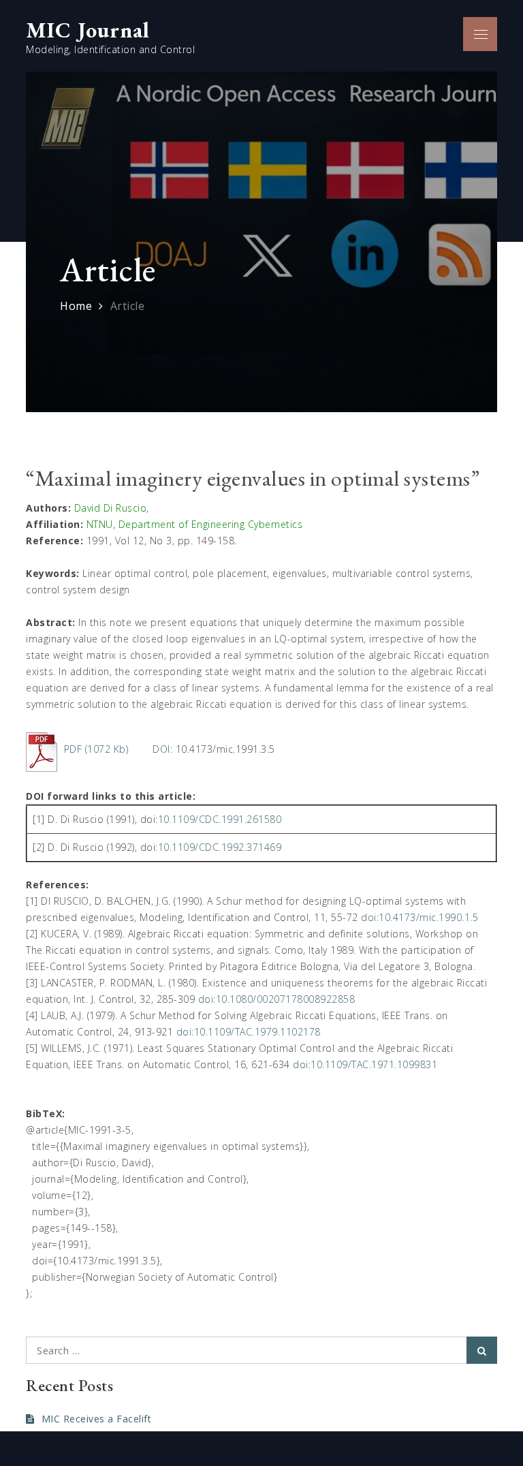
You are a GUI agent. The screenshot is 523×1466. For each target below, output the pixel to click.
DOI (161, 749)
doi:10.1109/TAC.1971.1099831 (365, 1064)
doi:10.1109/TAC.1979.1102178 (248, 1031)
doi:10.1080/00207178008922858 (276, 999)
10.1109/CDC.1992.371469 (220, 847)
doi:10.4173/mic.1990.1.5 (419, 917)
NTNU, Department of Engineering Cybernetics (194, 524)
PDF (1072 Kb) (96, 749)
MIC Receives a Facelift (96, 1418)
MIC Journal (88, 30)
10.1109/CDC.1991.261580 (220, 819)
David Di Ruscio (110, 507)
